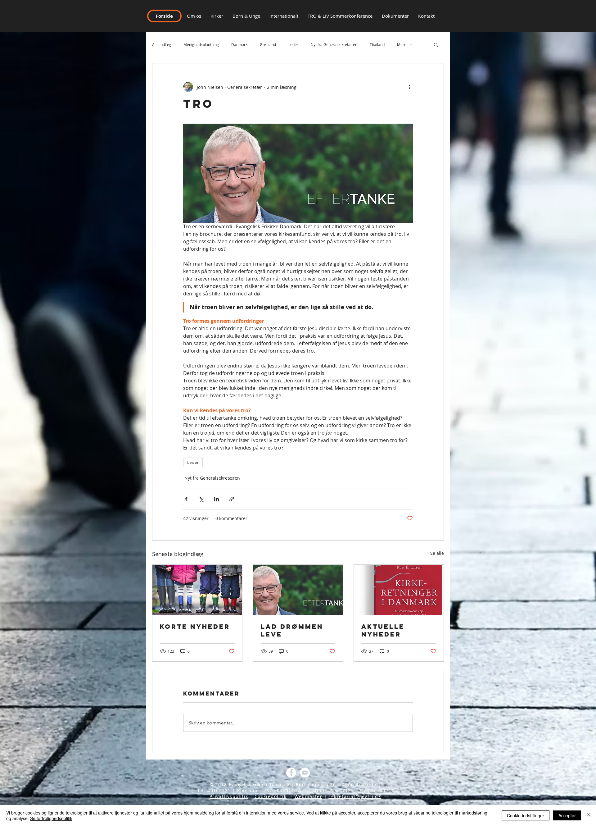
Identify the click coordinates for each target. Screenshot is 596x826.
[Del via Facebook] (186, 499)
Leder (293, 44)
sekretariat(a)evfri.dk (354, 796)
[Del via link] (232, 499)
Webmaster (309, 796)
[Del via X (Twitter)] (201, 499)
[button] (426, 16)
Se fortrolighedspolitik (51, 818)
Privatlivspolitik (229, 796)
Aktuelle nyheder (382, 630)
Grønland (268, 44)
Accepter (567, 815)
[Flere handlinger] (409, 87)
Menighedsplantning (201, 44)
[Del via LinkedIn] (216, 499)
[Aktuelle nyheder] (399, 590)
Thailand (377, 44)
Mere (401, 44)
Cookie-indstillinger (525, 815)
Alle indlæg (161, 44)
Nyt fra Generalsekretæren (334, 44)
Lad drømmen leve (292, 630)
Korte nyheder (195, 626)
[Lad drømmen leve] (298, 590)
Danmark (239, 44)
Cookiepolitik (271, 796)
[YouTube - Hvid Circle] (305, 773)
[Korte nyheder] (197, 590)
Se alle (437, 553)
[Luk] (588, 815)
